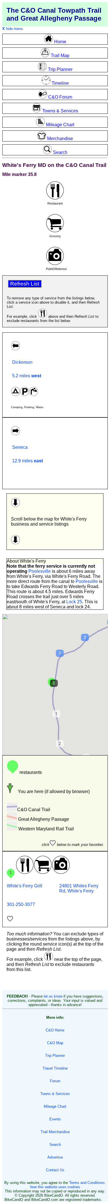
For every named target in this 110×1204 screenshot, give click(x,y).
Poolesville (39, 571)
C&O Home (55, 1030)
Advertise (55, 1157)
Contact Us (55, 1170)
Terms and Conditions (87, 1183)
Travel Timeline (55, 1068)
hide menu (12, 29)
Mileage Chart (55, 1106)
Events (55, 1119)
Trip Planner (55, 1055)
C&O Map (55, 1043)
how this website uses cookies (55, 1187)
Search (55, 1144)
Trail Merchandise (55, 1132)
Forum (55, 1081)
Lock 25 (74, 601)
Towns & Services (55, 1094)
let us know (53, 996)
